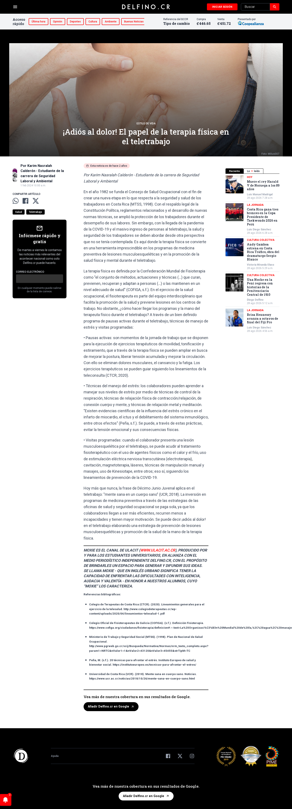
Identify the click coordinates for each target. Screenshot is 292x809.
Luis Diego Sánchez (259, 229)
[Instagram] (192, 756)
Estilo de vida (146, 123)
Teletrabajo (35, 211)
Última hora (38, 21)
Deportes (75, 21)
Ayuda (55, 756)
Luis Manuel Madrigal (260, 194)
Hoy (249, 177)
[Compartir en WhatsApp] (16, 201)
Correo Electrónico (30, 271)
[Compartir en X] (35, 200)
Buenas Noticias (134, 21)
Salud (18, 211)
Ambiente (111, 21)
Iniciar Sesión (222, 6)
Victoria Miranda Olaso (260, 264)
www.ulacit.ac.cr (157, 550)
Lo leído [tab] (253, 171)
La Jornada (255, 204)
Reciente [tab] (234, 171)
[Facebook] (168, 756)
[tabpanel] (252, 254)
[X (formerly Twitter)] (180, 756)
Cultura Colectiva (260, 239)
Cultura (92, 21)
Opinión (57, 21)
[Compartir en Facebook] (25, 200)
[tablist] (252, 171)
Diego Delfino (255, 299)
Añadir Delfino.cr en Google (108, 706)
